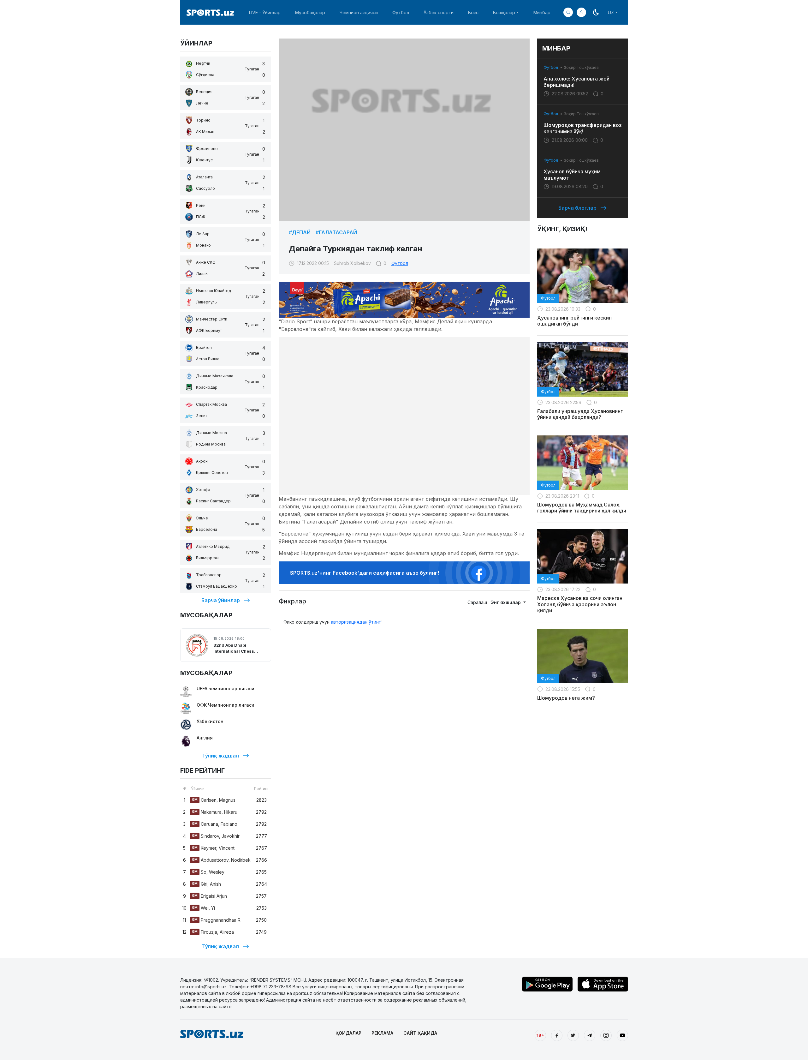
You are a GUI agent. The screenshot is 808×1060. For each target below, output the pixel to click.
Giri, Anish (206, 884)
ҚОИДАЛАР (348, 1033)
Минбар (541, 12)
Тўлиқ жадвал (220, 755)
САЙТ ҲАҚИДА (420, 1033)
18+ (540, 1035)
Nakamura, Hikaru (214, 812)
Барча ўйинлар (220, 600)
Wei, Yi (203, 908)
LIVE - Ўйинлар (265, 12)
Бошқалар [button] (504, 12)
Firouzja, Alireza (213, 932)
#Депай (300, 232)
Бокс (473, 12)
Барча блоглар (577, 208)
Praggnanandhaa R (216, 920)
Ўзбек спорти (439, 12)
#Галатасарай (336, 232)
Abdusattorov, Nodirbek (221, 860)
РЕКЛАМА (382, 1033)
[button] (581, 12)
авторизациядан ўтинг (356, 622)
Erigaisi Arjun (209, 896)
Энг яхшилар (506, 602)
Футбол (400, 12)
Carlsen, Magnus (213, 800)
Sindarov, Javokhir (216, 836)
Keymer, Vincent (213, 848)
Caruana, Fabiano (214, 824)
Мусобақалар (310, 12)
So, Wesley (208, 872)
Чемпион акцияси (359, 12)
